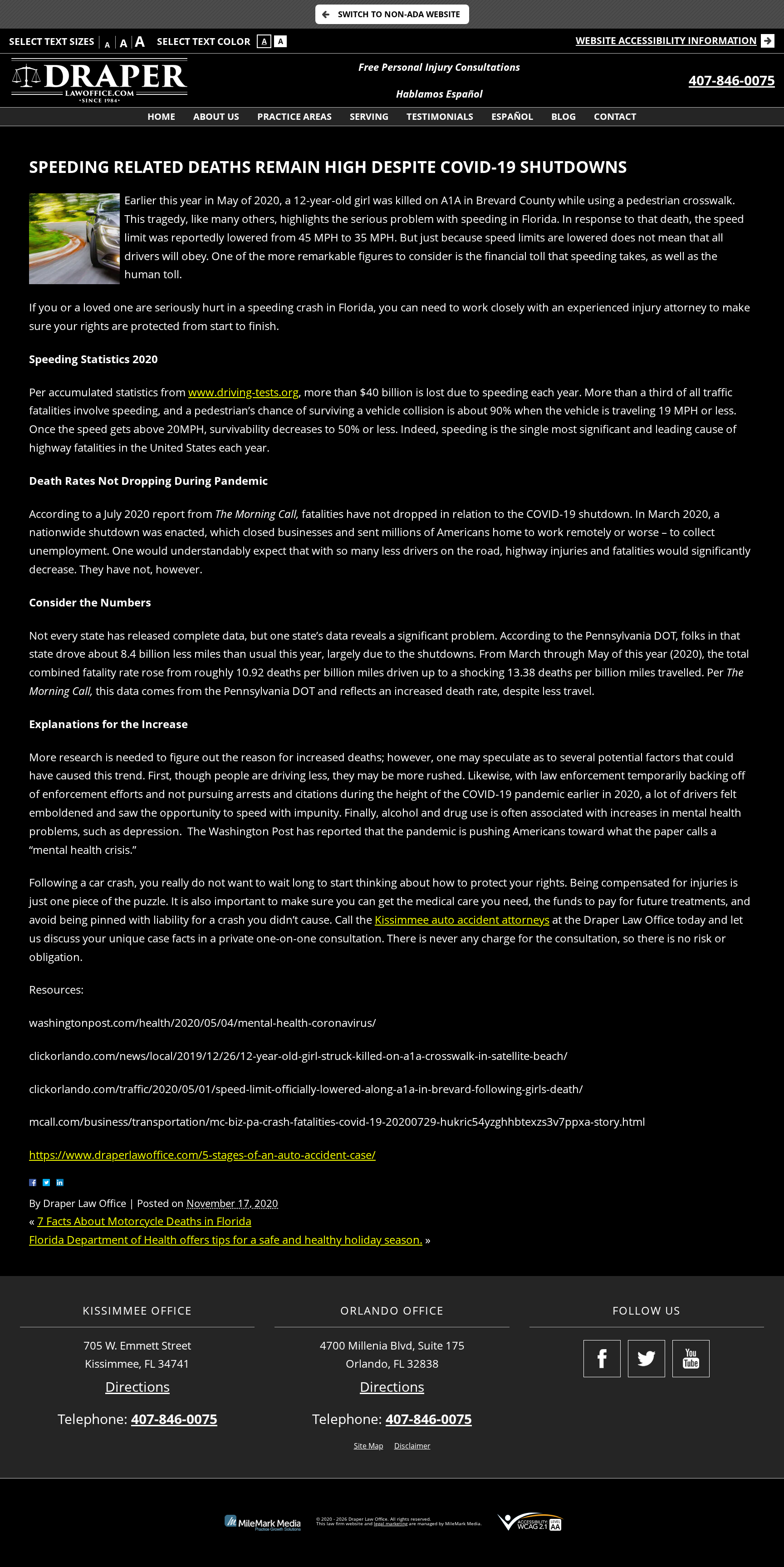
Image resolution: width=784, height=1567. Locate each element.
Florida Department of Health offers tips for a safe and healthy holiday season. (225, 1239)
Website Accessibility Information (666, 40)
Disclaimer (412, 1446)
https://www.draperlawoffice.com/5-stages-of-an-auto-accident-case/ (202, 1154)
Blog (563, 116)
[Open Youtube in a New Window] (691, 1358)
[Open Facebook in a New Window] (602, 1358)
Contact (615, 116)
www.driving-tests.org (243, 391)
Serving (369, 116)
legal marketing (390, 1523)
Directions (137, 1386)
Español (512, 116)
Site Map (368, 1446)
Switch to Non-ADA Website (399, 14)
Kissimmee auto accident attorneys (462, 919)
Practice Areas (294, 116)
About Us (216, 116)
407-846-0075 (732, 80)
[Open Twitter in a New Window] (646, 1358)
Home (161, 116)
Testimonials (440, 116)
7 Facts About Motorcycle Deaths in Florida (144, 1220)
